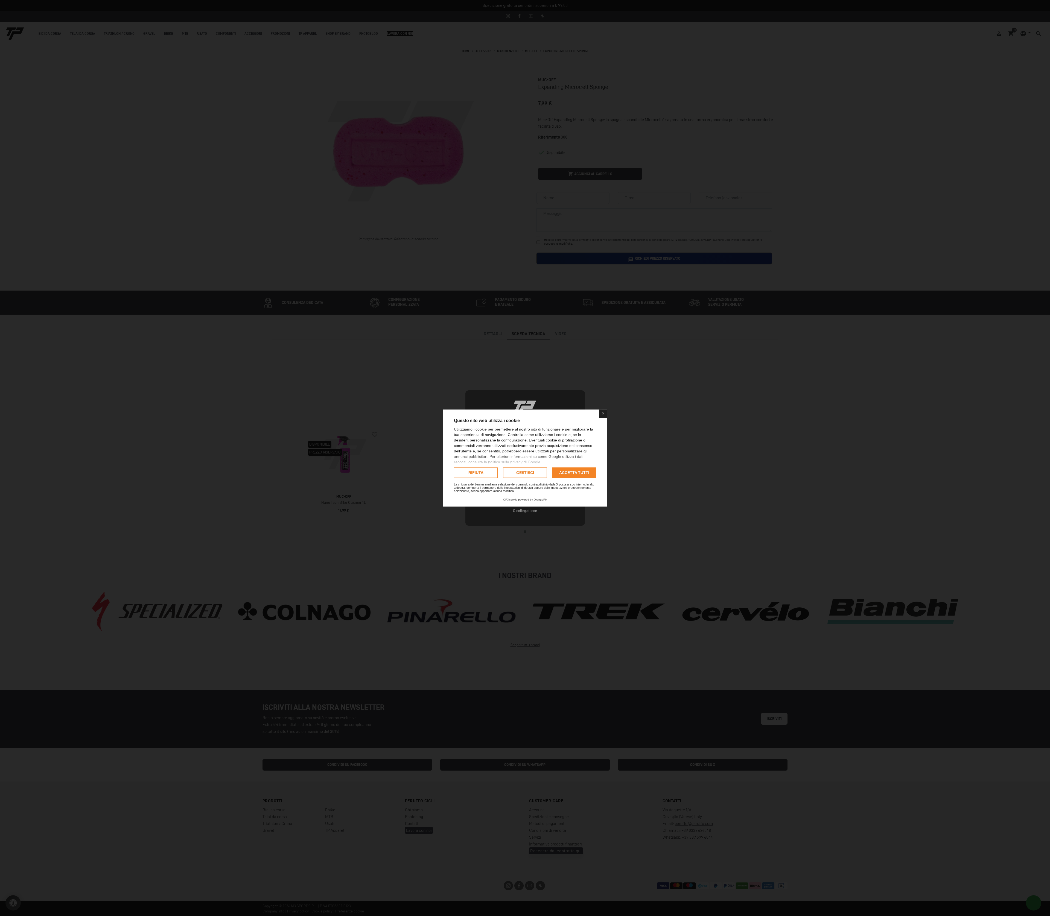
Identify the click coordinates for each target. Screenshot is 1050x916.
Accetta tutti (574, 472)
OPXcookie (510, 499)
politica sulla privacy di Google (514, 462)
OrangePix (540, 499)
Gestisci (525, 472)
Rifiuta (475, 472)
